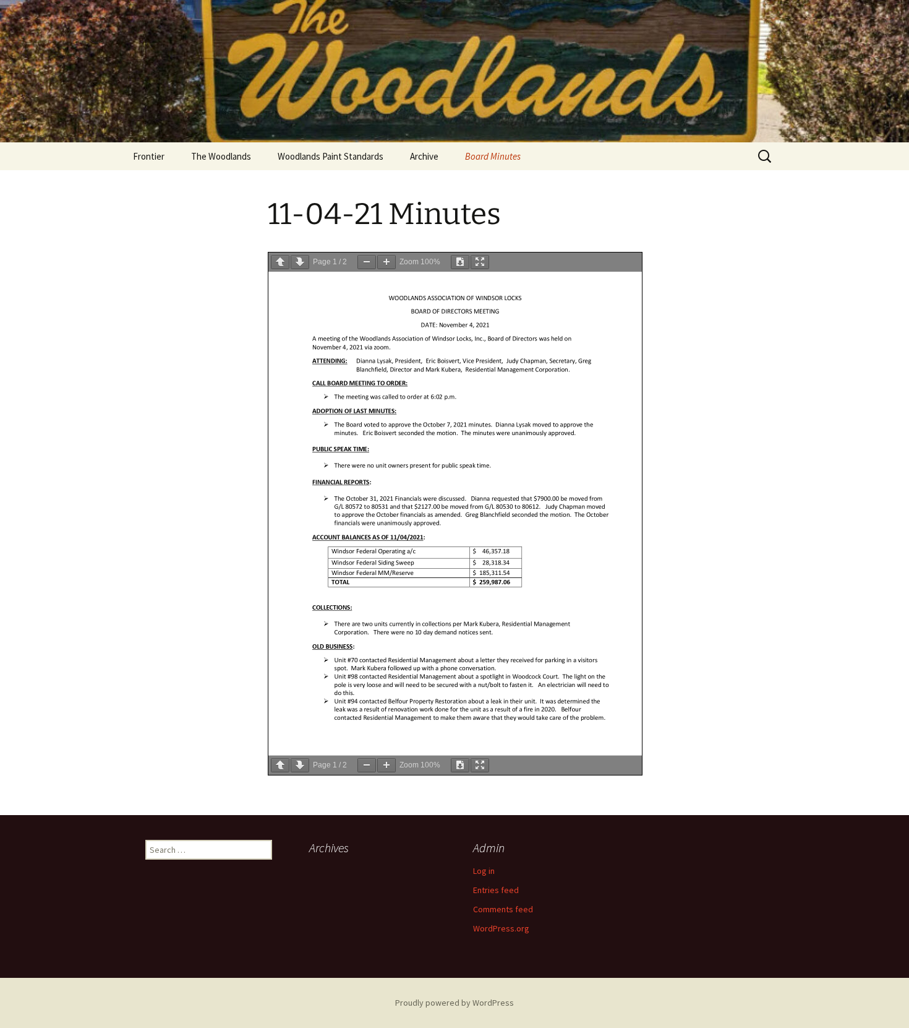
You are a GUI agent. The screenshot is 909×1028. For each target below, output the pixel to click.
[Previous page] (280, 262)
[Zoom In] (386, 262)
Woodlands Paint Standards (330, 156)
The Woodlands (221, 156)
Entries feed (496, 890)
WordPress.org (501, 928)
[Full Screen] (480, 262)
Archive (424, 156)
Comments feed (503, 909)
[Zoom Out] (366, 262)
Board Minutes (493, 156)
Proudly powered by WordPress (454, 1002)
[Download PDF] (460, 262)
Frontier (148, 156)
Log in (484, 870)
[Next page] (300, 262)
